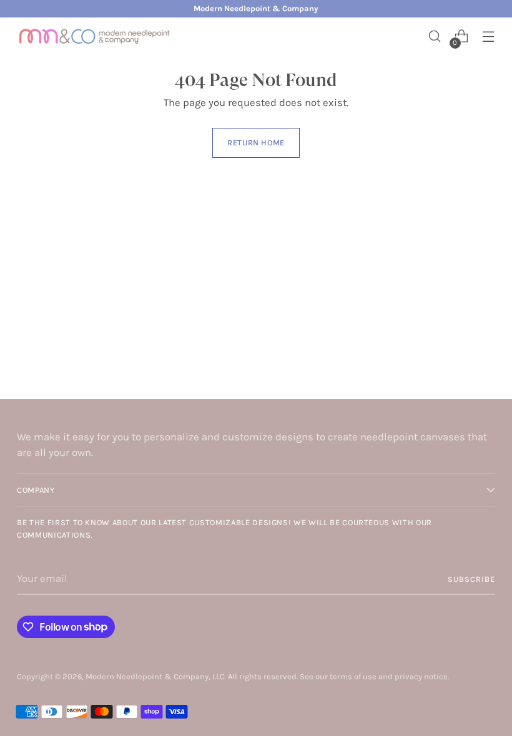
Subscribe (471, 579)
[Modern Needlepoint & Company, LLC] (95, 36)
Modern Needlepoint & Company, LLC (155, 676)
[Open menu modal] (488, 36)
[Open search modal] (435, 36)
